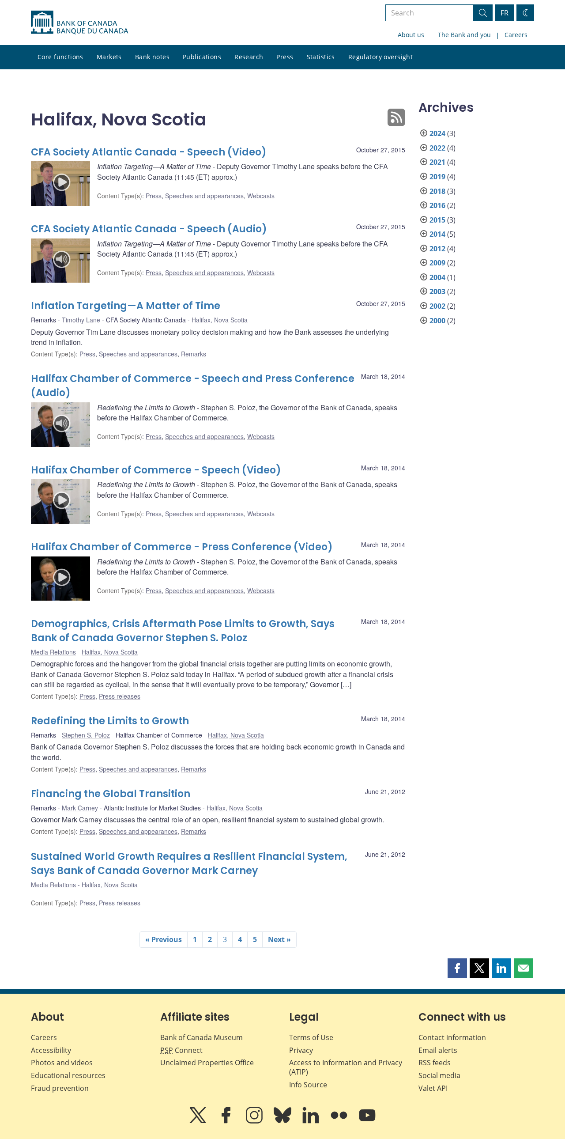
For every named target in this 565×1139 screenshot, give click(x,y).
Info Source (308, 1085)
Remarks (193, 353)
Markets (109, 57)
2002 (437, 306)
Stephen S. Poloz (86, 734)
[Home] (79, 22)
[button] (457, 968)
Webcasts (261, 195)
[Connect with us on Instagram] (255, 1121)
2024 (437, 133)
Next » (279, 939)
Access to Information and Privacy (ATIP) (345, 1067)
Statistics (321, 57)
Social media (439, 1075)
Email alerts (437, 1050)
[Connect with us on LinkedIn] (312, 1121)
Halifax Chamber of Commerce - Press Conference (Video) (182, 547)
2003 (437, 291)
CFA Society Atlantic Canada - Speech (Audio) (149, 229)
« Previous (163, 939)
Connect (181, 1050)
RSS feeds (434, 1062)
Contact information (452, 1037)
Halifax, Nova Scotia (220, 319)
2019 (437, 177)
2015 (437, 220)
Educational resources (68, 1075)
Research (248, 57)
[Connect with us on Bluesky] (283, 1121)
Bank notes (152, 57)
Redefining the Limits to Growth (110, 721)
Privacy (301, 1050)
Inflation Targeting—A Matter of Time (125, 306)
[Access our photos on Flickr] (340, 1121)
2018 (437, 191)
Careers (516, 34)
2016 (437, 205)
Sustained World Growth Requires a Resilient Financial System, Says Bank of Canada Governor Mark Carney (189, 864)
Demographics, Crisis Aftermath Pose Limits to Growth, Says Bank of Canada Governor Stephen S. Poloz (183, 631)
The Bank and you (464, 34)
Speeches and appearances (204, 195)
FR (504, 13)
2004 (437, 277)
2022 (437, 148)
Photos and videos (62, 1062)
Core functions (60, 57)
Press (284, 57)
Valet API (433, 1088)
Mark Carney (80, 807)
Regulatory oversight (380, 57)
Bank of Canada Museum (201, 1037)
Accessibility (51, 1050)
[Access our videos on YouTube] (367, 1121)
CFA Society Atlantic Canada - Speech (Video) (149, 152)
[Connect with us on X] (199, 1121)
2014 (437, 234)
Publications (202, 57)
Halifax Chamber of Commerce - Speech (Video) (156, 470)
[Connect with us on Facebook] (227, 1121)
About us (411, 34)
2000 (437, 320)
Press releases (119, 696)
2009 (437, 263)
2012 (437, 249)
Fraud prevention (60, 1088)
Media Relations (53, 651)
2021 (437, 162)
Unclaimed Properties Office (207, 1062)
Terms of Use (311, 1037)
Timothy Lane (81, 319)
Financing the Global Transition (110, 794)
